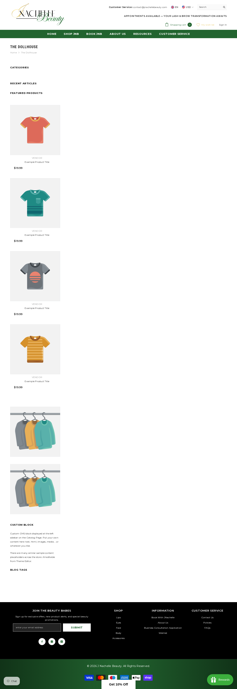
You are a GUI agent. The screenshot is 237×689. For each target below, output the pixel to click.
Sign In (223, 24)
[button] (118, 684)
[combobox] (209, 7)
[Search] (212, 7)
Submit (77, 627)
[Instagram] (51, 641)
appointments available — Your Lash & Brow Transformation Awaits (175, 16)
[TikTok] (61, 641)
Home (13, 52)
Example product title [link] (37, 162)
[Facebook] (42, 641)
